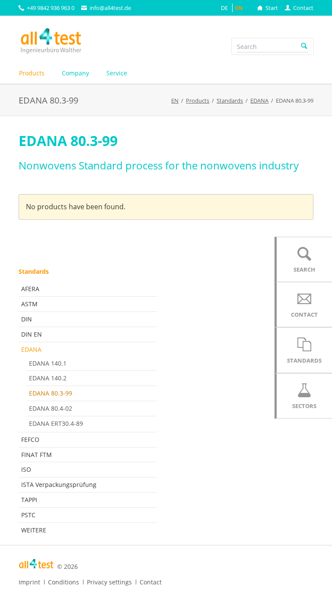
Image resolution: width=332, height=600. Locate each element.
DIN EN (31, 334)
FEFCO (30, 439)
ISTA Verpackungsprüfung (58, 484)
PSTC (28, 515)
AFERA (30, 289)
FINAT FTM (36, 455)
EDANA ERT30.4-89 (56, 423)
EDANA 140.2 (48, 378)
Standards (34, 271)
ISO (26, 469)
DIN (26, 319)
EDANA (31, 349)
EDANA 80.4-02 (50, 408)
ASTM (29, 304)
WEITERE (33, 530)
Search (304, 46)
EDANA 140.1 (48, 363)
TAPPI (29, 500)
